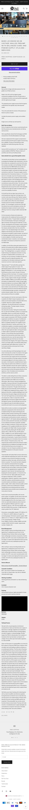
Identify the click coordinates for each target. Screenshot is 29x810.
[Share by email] (13, 712)
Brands (3, 781)
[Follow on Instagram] (6, 791)
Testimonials (5, 784)
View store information (8, 81)
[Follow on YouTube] (10, 791)
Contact (3, 786)
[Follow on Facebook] (2, 791)
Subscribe (7, 762)
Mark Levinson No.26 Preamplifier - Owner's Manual (14, 565)
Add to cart (14, 63)
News (3, 776)
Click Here (4, 614)
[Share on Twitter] (9, 712)
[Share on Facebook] (7, 712)
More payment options (14, 72)
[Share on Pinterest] (11, 712)
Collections (4, 773)
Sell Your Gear (5, 778)
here (11, 574)
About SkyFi (4, 770)
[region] (14, 730)
